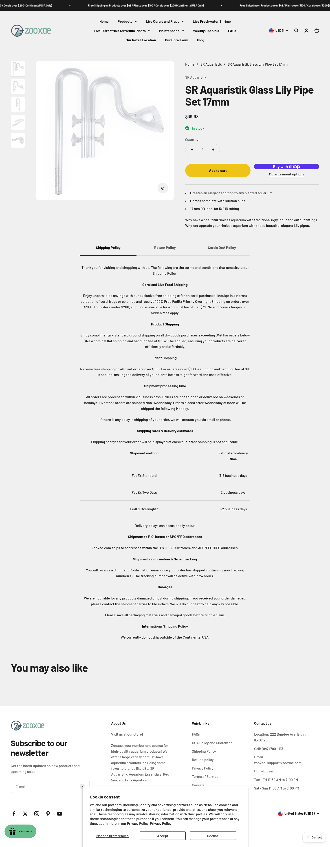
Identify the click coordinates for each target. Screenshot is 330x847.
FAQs (232, 31)
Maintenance (169, 31)
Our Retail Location (141, 40)
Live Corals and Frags (162, 21)
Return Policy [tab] (165, 247)
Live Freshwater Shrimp (212, 21)
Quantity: (192, 139)
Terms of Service (205, 776)
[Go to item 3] (18, 105)
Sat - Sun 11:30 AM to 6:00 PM (276, 788)
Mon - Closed (264, 771)
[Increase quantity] (213, 149)
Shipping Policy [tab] (108, 247)
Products (125, 21)
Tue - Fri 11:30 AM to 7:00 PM (276, 779)
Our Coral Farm (176, 40)
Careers (198, 785)
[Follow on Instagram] (37, 814)
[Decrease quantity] (191, 149)
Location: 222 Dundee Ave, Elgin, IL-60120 (280, 737)
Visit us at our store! (127, 734)
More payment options (286, 174)
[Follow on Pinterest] (48, 814)
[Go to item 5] (18, 141)
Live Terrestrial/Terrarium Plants (120, 31)
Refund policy (203, 759)
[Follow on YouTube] (60, 814)
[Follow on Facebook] (14, 814)
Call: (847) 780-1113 (268, 748)
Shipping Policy (204, 751)
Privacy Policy (161, 823)
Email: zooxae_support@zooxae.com (277, 760)
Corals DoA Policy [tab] (222, 247)
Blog (200, 40)
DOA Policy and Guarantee (212, 743)
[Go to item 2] (18, 87)
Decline (213, 836)
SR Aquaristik (195, 77)
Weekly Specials (206, 31)
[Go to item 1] (18, 69)
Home (104, 21)
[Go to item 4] (18, 123)
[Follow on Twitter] (25, 814)
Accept (162, 836)
